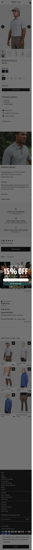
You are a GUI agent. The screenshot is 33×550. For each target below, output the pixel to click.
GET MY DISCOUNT (16, 283)
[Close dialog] (31, 263)
